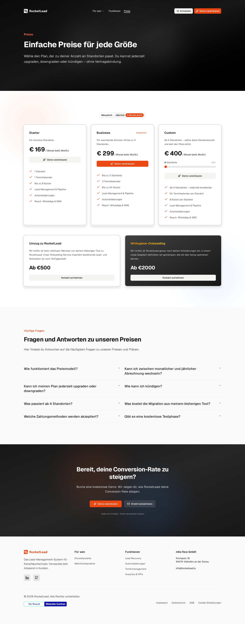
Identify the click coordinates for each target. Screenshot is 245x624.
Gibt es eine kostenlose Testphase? (152, 416)
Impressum (162, 602)
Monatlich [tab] (106, 115)
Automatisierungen (135, 563)
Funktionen (114, 10)
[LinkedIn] (27, 577)
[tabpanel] (122, 175)
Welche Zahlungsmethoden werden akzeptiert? (61, 416)
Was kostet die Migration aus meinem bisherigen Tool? (167, 404)
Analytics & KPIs (134, 574)
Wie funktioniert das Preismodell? (51, 369)
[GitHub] (36, 577)
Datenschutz (179, 602)
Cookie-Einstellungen (209, 602)
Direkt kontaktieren (141, 503)
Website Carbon (55, 604)
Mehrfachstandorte (84, 563)
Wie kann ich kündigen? (143, 386)
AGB (192, 602)
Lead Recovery (133, 558)
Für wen (97, 10)
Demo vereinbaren (210, 10)
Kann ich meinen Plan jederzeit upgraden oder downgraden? (60, 388)
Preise (127, 10)
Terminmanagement (135, 568)
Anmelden (185, 10)
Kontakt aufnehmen (71, 277)
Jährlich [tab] (128, 115)
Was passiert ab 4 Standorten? (48, 404)
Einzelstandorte (82, 558)
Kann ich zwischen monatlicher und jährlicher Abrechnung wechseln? (160, 371)
